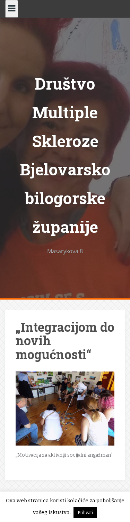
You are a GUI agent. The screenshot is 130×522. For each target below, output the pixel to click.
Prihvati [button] (85, 512)
